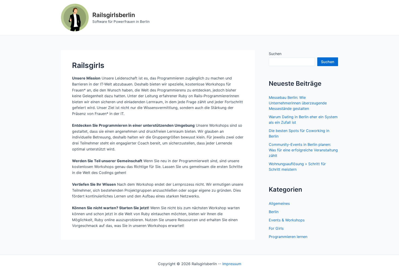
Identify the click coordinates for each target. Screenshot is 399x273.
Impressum (231, 263)
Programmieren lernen (288, 236)
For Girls (276, 228)
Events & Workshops (287, 220)
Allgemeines (279, 203)
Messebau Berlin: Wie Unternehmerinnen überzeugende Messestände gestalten (298, 103)
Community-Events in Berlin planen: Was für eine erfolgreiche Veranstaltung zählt (303, 150)
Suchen (275, 53)
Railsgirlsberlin (113, 14)
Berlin (273, 211)
